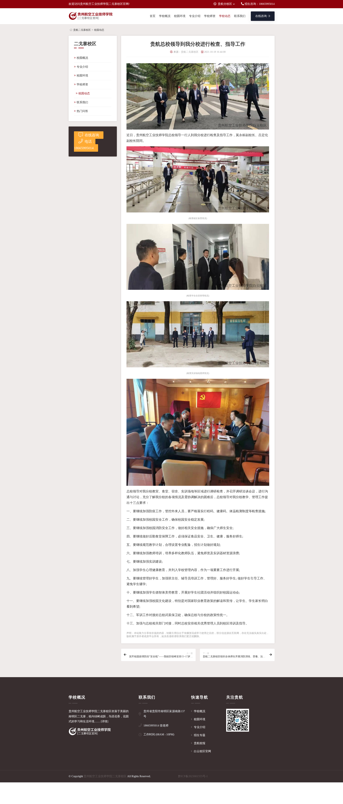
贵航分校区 (225, 3)
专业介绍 (194, 16)
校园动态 (99, 30)
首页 (152, 16)
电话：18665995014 (84, 145)
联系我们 (239, 16)
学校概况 (164, 16)
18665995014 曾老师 (155, 725)
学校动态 (224, 16)
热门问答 (82, 111)
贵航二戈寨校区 (82, 30)
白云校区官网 (202, 751)
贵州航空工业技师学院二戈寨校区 (105, 776)
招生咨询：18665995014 (259, 3)
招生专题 (199, 735)
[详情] (104, 721)
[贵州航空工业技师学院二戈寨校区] (91, 16)
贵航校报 (199, 743)
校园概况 (82, 57)
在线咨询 (261, 16)
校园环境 (179, 16)
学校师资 (209, 16)
